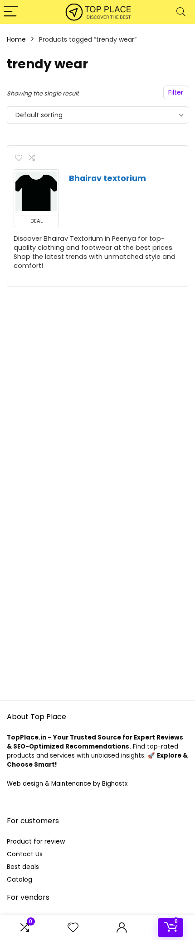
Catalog (19, 879)
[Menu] (11, 12)
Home (16, 39)
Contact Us (25, 854)
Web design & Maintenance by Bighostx (67, 783)
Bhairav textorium (107, 178)
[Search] (181, 12)
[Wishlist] (73, 927)
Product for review (36, 841)
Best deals (23, 866)
